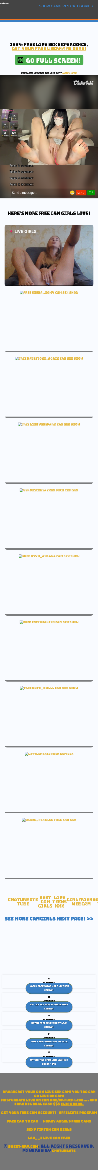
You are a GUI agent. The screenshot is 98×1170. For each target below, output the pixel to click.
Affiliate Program (78, 1113)
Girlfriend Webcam (81, 902)
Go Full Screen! (52, 60)
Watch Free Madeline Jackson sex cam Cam (49, 1062)
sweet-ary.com (4, 3)
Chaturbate (64, 1151)
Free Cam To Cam (23, 1121)
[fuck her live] (49, 490)
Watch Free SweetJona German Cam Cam (49, 1006)
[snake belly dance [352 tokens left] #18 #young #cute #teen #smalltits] (49, 622)
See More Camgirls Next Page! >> (49, 919)
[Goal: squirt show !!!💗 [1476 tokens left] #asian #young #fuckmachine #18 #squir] (49, 556)
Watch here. (69, 72)
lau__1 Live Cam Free (49, 1138)
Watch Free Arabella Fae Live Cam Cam (49, 1043)
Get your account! (28, 1113)
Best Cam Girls (45, 902)
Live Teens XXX (59, 902)
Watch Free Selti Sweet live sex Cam (49, 1025)
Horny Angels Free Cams (67, 1121)
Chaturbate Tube (23, 902)
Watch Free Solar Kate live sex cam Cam (49, 988)
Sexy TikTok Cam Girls (49, 1129)
